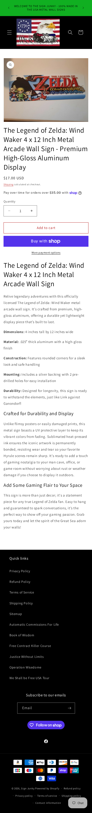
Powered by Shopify (47, 788)
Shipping (8, 184)
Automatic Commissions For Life (34, 624)
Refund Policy (19, 582)
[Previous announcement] (9, 8)
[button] (9, 32)
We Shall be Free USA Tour (29, 678)
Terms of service (47, 795)
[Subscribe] (69, 708)
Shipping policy (71, 795)
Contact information (48, 802)
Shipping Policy (21, 603)
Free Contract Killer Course (30, 646)
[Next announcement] (83, 8)
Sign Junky (27, 788)
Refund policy (72, 788)
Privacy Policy (19, 571)
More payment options (46, 252)
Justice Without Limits (26, 657)
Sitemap (15, 614)
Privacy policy (24, 795)
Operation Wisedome (25, 667)
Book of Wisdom (21, 635)
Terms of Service (21, 592)
